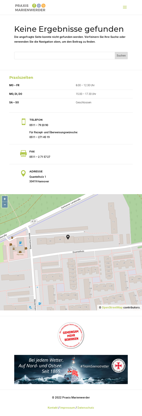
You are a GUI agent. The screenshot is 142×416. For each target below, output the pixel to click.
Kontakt (53, 407)
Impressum (67, 407)
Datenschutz (85, 407)
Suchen (121, 55)
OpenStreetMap (112, 307)
